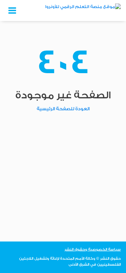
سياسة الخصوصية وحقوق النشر (92, 249)
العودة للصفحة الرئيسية (63, 108)
